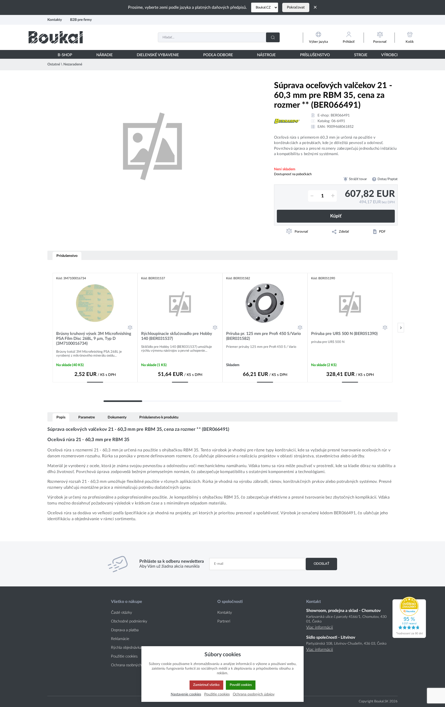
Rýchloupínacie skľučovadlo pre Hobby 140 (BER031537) (176, 336)
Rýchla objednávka (126, 648)
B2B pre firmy (81, 20)
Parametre (86, 417)
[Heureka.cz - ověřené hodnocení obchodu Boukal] (409, 637)
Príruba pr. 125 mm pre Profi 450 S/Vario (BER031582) (263, 336)
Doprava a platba (125, 630)
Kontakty (54, 20)
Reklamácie (120, 639)
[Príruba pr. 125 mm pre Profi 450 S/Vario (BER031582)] (265, 303)
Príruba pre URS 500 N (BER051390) (344, 334)
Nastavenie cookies (186, 694)
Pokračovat (296, 7)
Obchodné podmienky (129, 621)
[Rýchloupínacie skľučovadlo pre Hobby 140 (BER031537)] (180, 303)
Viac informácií (319, 627)
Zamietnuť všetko (206, 685)
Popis (60, 417)
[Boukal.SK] (56, 37)
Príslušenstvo (67, 256)
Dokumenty (117, 417)
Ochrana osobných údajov (132, 665)
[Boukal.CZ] (264, 7)
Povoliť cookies (241, 685)
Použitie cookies (124, 656)
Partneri (223, 621)
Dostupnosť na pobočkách (293, 174)
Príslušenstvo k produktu (158, 417)
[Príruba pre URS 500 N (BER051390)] (350, 303)
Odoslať (321, 563)
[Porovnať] (130, 327)
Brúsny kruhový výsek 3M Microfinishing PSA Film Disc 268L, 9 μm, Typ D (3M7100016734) (93, 339)
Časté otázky (121, 613)
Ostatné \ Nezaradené (64, 64)
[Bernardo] (287, 121)
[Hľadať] (273, 37)
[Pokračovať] (401, 327)
